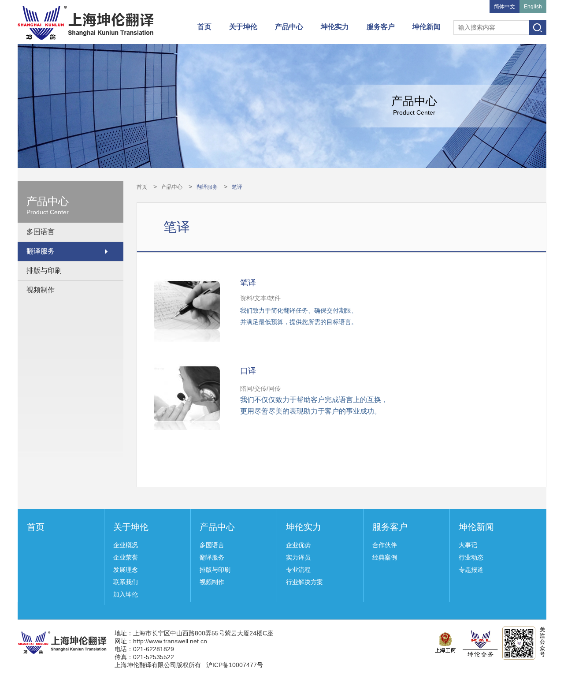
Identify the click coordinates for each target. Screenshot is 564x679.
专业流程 (298, 569)
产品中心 (289, 26)
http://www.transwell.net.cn (170, 641)
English (533, 7)
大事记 (468, 544)
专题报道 (471, 569)
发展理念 (125, 569)
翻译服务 (40, 251)
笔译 (237, 187)
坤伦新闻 (426, 26)
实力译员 (298, 557)
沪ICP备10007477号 (234, 664)
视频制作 (40, 290)
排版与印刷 (44, 270)
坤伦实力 (335, 26)
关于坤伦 (243, 26)
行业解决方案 (304, 582)
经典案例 (384, 557)
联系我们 (125, 582)
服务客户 (381, 26)
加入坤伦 (125, 594)
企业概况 (125, 544)
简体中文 (504, 7)
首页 (204, 26)
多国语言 (40, 231)
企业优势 (298, 544)
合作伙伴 (384, 544)
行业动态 (471, 557)
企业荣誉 (125, 557)
